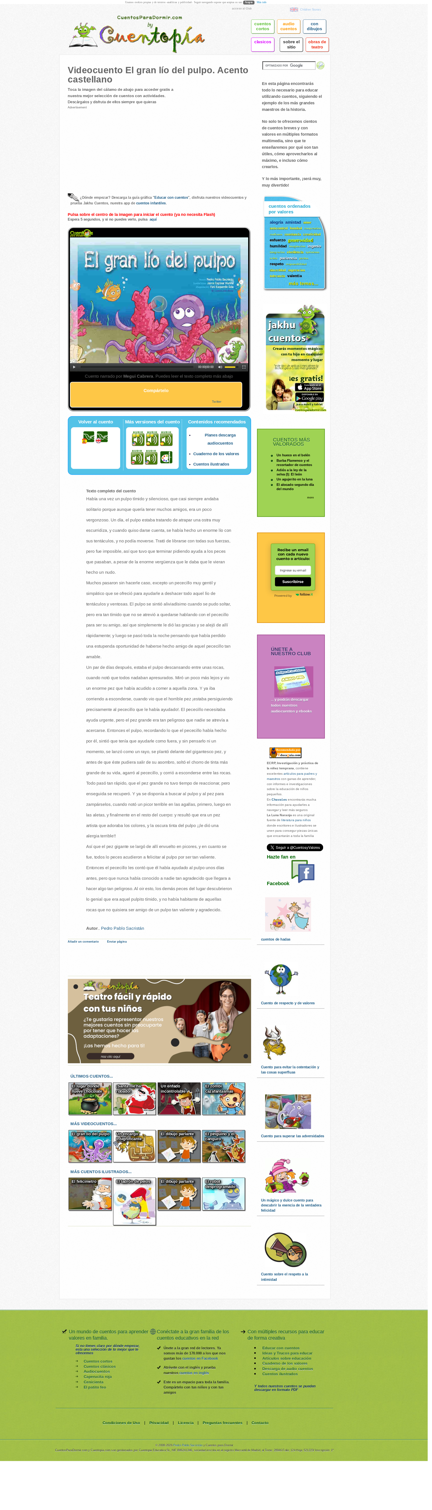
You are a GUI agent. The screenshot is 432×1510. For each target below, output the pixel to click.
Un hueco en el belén (293, 455)
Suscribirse (293, 581)
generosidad (300, 240)
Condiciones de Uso (121, 1423)
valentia (294, 276)
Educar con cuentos (171, 198)
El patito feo (95, 1387)
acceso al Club (242, 8)
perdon (303, 258)
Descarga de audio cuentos (287, 1368)
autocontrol (279, 228)
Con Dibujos (314, 26)
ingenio (314, 246)
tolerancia (277, 276)
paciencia (288, 258)
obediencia (295, 252)
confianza (276, 234)
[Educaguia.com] (284, 758)
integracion (277, 252)
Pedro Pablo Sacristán (122, 928)
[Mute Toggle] (220, 367)
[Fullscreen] (244, 367)
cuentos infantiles (151, 203)
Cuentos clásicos (100, 1366)
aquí (153, 219)
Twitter (216, 402)
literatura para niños (296, 820)
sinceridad (278, 270)
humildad (278, 246)
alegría (276, 222)
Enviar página (116, 941)
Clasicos (262, 41)
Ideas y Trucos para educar (287, 1353)
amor (307, 222)
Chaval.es (279, 800)
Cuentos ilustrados (211, 464)
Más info (261, 2)
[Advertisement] (113, 147)
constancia (293, 234)
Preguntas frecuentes (222, 1423)
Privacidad (159, 1423)
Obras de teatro (317, 44)
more (310, 497)
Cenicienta (94, 1382)
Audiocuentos (97, 1371)
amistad (293, 222)
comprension (312, 228)
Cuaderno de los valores (216, 454)
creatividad (312, 234)
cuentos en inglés (194, 1373)
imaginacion (297, 246)
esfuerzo (278, 240)
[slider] (231, 366)
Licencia (186, 1423)
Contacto (260, 1423)
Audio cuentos (288, 26)
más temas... (303, 283)
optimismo (313, 252)
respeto (277, 264)
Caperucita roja (98, 1377)
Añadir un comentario (83, 941)
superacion (296, 270)
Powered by (283, 595)
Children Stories (310, 9)
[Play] (74, 367)
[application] (159, 304)
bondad (296, 228)
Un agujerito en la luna (295, 479)
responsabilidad (296, 264)
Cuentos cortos (98, 1361)
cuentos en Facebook (200, 1358)
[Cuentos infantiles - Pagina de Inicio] (130, 26)
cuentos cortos (262, 26)
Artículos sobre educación (286, 1358)
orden (273, 258)
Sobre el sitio (291, 44)
